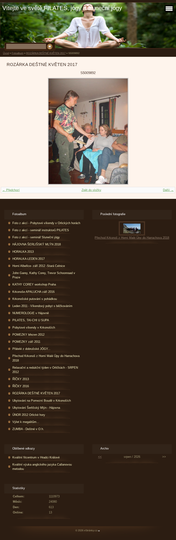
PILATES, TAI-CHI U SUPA (30, 320)
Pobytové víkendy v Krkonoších (33, 327)
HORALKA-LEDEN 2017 (28, 258)
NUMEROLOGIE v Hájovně (30, 313)
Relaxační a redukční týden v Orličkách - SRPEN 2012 (45, 370)
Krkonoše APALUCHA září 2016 (33, 291)
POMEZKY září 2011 (26, 341)
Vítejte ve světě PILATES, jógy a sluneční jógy (62, 8)
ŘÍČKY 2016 (20, 386)
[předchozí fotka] (14, 131)
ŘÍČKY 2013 (20, 379)
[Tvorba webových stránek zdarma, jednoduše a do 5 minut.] (99, 531)
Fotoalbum (17, 53)
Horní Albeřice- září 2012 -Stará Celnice (38, 266)
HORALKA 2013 (23, 251)
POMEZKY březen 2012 (28, 334)
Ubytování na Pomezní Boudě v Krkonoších (41, 400)
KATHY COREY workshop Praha (34, 284)
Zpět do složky (91, 190)
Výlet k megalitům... (25, 422)
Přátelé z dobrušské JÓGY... (31, 349)
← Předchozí (11, 190)
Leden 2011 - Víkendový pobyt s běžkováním (42, 306)
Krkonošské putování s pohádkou (34, 299)
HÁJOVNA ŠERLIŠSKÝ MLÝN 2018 (36, 244)
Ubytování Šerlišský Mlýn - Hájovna (36, 407)
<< (100, 456)
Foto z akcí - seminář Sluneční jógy (36, 237)
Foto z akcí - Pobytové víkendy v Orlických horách (46, 223)
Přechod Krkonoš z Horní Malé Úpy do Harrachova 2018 (46, 358)
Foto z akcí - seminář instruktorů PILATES (40, 230)
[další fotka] (162, 131)
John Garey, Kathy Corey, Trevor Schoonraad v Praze (43, 275)
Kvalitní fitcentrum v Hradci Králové (36, 457)
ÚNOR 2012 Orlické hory (28, 415)
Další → (168, 190)
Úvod (6, 53)
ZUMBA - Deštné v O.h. (28, 429)
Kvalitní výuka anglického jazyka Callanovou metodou (42, 467)
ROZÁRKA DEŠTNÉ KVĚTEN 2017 (46, 53)
